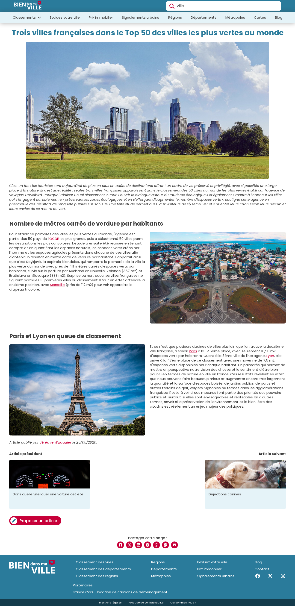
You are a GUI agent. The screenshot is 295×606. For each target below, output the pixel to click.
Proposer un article (38, 521)
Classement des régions (97, 576)
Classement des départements (103, 569)
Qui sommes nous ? (183, 602)
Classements (25, 17)
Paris (193, 351)
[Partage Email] (174, 544)
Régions (175, 17)
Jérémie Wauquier (55, 442)
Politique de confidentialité (146, 602)
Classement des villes (94, 562)
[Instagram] (283, 576)
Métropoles (235, 17)
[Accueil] (27, 6)
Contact (262, 569)
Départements (203, 17)
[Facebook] (257, 576)
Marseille (57, 284)
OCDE (54, 238)
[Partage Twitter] (129, 544)
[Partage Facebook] (120, 544)
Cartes (260, 17)
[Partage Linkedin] (138, 544)
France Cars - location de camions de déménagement (120, 592)
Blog (278, 17)
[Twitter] (270, 576)
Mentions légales (110, 602)
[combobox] (223, 6)
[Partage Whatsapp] (156, 544)
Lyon (270, 355)
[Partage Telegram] (147, 544)
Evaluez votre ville (65, 17)
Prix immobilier (101, 17)
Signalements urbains (140, 17)
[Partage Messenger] (165, 544)
